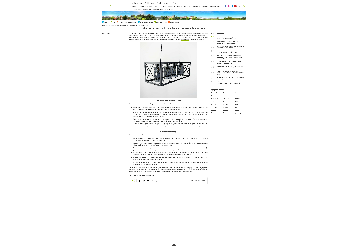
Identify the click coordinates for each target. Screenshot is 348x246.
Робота (225, 113)
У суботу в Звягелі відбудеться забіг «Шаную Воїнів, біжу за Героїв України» (230, 47)
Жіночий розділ (215, 104)
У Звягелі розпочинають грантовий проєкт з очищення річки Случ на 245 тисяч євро (230, 82)
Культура (238, 104)
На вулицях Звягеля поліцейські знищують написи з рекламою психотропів (230, 37)
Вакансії (179, 6)
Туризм (213, 95)
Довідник (163, 3)
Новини (151, 3)
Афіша (164, 6)
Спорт (237, 101)
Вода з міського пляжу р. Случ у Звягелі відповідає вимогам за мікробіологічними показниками (229, 57)
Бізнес (213, 101)
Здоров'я (238, 93)
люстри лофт (185, 40)
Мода (236, 107)
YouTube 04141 (136, 9)
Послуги (225, 110)
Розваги (237, 98)
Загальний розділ (216, 93)
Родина (237, 110)
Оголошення (171, 6)
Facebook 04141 (169, 9)
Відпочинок (226, 98)
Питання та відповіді (146, 6)
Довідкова (157, 6)
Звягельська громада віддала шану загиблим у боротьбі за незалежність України (231, 51)
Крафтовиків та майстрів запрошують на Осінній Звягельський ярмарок (229, 42)
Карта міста (196, 6)
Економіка (214, 107)
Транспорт (238, 95)
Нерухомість (187, 6)
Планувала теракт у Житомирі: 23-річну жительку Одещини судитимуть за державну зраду (230, 72)
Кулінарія (213, 110)
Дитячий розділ (239, 113)
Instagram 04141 (158, 9)
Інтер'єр (225, 107)
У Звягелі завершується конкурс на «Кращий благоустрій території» (230, 78)
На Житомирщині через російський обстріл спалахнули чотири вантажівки (230, 67)
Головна (138, 3)
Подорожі (214, 113)
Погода (176, 3)
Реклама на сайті (215, 6)
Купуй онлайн (147, 9)
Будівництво (214, 98)
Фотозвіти (205, 6)
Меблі (224, 101)
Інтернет (225, 104)
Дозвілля (135, 6)
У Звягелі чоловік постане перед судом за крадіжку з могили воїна (229, 62)
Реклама (213, 115)
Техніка (225, 93)
